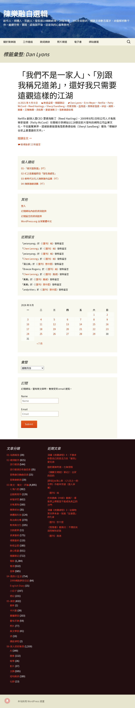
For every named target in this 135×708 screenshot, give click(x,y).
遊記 (12, 596)
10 (28, 324)
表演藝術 (14, 535)
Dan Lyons (76, 102)
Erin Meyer (90, 102)
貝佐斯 (39, 109)
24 (28, 333)
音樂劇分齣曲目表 (19, 474)
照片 (12, 625)
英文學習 (14, 631)
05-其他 (11, 601)
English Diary (17, 585)
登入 (23, 206)
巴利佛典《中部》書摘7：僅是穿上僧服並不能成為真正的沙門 (62, 501)
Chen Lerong (30, 248)
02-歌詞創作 (13, 460)
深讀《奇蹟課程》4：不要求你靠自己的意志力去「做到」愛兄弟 (62, 458)
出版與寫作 (15, 494)
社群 (12, 681)
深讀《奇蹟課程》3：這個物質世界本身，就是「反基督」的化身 (62, 513)
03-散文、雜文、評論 (18, 484)
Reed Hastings (36, 106)
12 (54, 324)
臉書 (20, 109)
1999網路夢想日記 (19, 580)
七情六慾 (14, 489)
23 (107, 329)
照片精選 (62, 41)
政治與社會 (15, 519)
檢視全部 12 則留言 (30, 144)
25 (41, 333)
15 (94, 324)
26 (54, 333)
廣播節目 (14, 615)
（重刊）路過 (51, 274)
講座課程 (14, 641)
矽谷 (104, 106)
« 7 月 (39, 343)
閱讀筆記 (59, 102)
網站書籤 (94, 41)
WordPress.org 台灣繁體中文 (36, 221)
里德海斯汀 (51, 109)
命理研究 (14, 499)
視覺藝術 (14, 540)
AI (11, 650)
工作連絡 (28, 41)
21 (80, 329)
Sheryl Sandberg (56, 106)
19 (54, 329)
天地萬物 (14, 504)
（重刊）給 (47, 243)
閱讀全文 (25, 138)
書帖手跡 (14, 620)
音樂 (12, 571)
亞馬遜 (82, 106)
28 (80, 333)
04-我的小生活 (14, 576)
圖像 (12, 655)
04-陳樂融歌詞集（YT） (33, 183)
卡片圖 (13, 610)
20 (67, 329)
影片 (12, 666)
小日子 (13, 590)
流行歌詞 (14, 464)
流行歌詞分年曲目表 (20, 469)
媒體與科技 (15, 514)
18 (41, 329)
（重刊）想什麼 (44, 264)
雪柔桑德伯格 (66, 109)
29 (94, 333)
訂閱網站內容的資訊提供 (33, 211)
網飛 (110, 106)
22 (94, 329)
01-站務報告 (13, 455)
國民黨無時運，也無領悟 (60, 467)
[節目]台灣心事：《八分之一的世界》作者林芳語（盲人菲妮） (62, 484)
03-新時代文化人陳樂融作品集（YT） (40, 178)
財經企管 (48, 102)
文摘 (12, 671)
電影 (12, 560)
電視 (12, 566)
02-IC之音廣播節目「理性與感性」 (39, 173)
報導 (12, 661)
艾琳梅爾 (29, 109)
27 (67, 333)
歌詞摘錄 (45, 41)
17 (28, 329)
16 (107, 324)
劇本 (12, 605)
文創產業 (14, 530)
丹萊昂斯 (71, 106)
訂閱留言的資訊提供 (31, 216)
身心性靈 (14, 550)
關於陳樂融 (9, 41)
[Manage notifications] (7, 700)
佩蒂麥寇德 (93, 106)
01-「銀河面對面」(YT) (33, 168)
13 (67, 324)
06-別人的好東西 (15, 646)
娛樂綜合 (14, 509)
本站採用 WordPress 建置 (31, 701)
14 (80, 324)
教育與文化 (15, 525)
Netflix (101, 102)
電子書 (78, 41)
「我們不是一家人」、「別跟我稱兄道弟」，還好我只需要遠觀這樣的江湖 (67, 85)
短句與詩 (14, 676)
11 (41, 324)
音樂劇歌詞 (15, 479)
